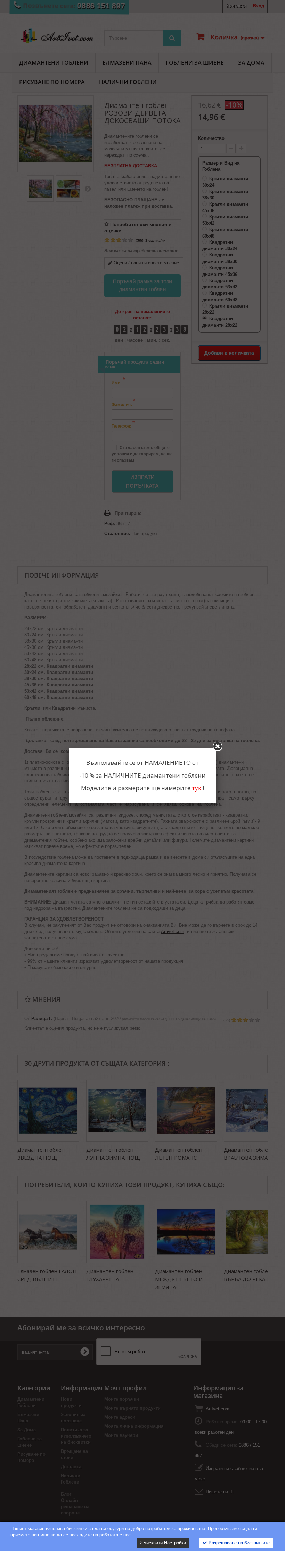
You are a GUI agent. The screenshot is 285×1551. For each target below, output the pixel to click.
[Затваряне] (217, 746)
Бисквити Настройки (164, 1542)
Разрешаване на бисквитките (238, 1542)
